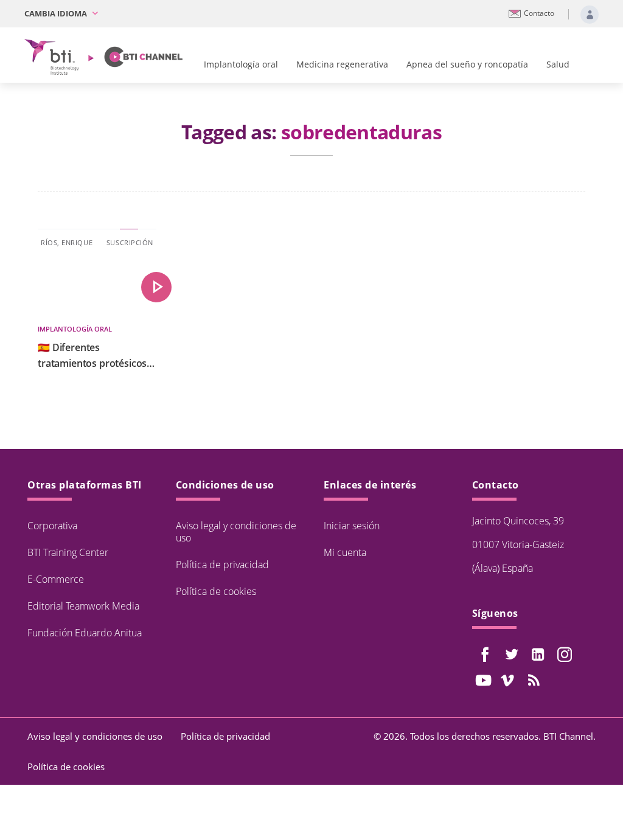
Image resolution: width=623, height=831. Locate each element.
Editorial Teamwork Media (83, 606)
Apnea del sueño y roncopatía (467, 64)
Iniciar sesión (352, 525)
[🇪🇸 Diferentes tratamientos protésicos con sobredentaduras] (156, 287)
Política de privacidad (222, 564)
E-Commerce (55, 579)
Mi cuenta (345, 552)
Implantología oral (241, 64)
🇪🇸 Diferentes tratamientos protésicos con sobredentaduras (92, 356)
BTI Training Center (67, 552)
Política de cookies (216, 591)
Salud (557, 64)
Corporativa (52, 525)
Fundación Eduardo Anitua (84, 632)
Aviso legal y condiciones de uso (236, 531)
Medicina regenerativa (342, 64)
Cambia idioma (56, 13)
